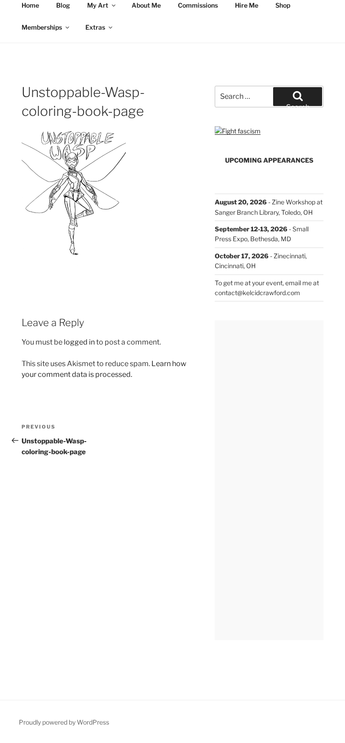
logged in (79, 342)
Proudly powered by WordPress (64, 722)
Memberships (42, 27)
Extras (95, 27)
